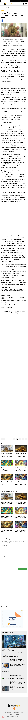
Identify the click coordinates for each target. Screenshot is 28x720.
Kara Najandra (7, 20)
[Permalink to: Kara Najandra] (2, 20)
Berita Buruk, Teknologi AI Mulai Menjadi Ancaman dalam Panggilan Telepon (17, 688)
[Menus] (2, 4)
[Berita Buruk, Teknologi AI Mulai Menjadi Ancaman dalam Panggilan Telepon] (5, 688)
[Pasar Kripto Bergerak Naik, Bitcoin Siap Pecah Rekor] (7, 477)
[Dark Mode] (24, 4)
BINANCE (21, 41)
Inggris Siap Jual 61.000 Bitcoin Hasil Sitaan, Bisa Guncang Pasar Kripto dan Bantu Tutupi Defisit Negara (12, 291)
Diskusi (13, 313)
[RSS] (14, 708)
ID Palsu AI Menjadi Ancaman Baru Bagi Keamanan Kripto (17, 674)
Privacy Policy (8, 712)
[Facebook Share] (14, 439)
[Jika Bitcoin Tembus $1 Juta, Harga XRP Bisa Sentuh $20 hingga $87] (21, 463)
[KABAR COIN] (8, 4)
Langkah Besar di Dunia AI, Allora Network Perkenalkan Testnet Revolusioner (17, 660)
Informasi (7, 313)
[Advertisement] (14, 218)
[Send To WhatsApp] (26, 439)
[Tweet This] (17, 439)
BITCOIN (3, 10)
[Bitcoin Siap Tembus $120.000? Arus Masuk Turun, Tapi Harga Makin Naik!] (21, 477)
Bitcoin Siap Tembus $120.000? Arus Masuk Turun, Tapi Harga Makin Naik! (13, 306)
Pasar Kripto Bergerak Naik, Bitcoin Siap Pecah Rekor (14, 304)
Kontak (17, 714)
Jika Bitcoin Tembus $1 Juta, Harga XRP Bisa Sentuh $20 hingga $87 (13, 301)
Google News (10, 311)
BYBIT (6, 43)
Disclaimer (11, 714)
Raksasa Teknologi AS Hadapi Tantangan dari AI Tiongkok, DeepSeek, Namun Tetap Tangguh (13, 651)
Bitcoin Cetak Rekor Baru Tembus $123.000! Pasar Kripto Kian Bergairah (13, 294)
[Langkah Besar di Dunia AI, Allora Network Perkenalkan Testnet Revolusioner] (14, 656)
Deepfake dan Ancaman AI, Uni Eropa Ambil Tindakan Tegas (17, 683)
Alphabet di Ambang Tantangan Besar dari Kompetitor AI (18, 665)
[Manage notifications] (3, 717)
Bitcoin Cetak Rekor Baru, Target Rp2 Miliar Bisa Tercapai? (12, 298)
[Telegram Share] (23, 439)
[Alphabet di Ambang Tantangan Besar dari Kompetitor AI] (5, 665)
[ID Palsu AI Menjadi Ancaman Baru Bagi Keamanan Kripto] (14, 670)
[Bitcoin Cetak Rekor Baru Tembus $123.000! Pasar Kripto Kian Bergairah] (21, 448)
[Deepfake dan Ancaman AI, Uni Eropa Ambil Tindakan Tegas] (14, 679)
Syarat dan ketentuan (18, 712)
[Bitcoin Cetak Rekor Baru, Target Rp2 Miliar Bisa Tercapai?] (7, 463)
